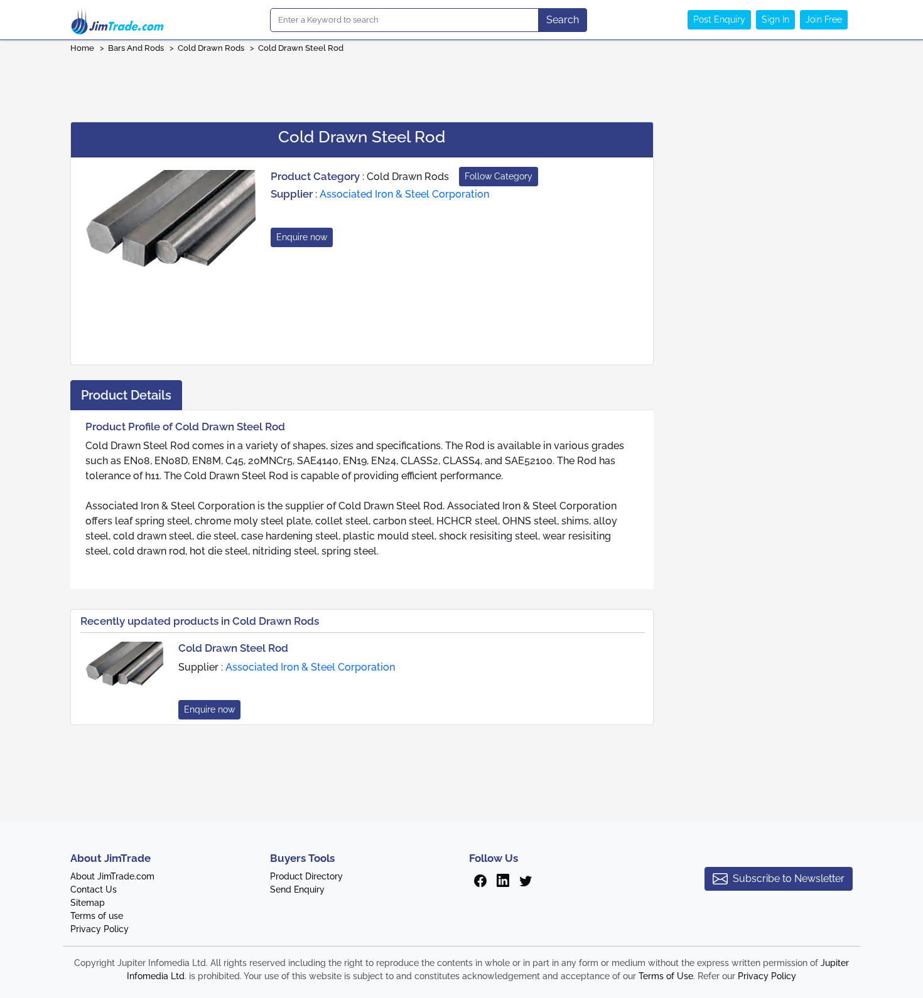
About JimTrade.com (112, 876)
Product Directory (306, 876)
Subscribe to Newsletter (789, 878)
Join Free (824, 19)
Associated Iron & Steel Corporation (404, 194)
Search (562, 20)
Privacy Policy (99, 929)
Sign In (775, 19)
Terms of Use (666, 976)
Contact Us (93, 889)
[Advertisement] (461, 83)
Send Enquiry (297, 889)
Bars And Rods (136, 48)
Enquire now (301, 237)
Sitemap (87, 903)
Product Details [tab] (126, 395)
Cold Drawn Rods (211, 48)
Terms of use (96, 916)
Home (82, 48)
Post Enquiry (719, 19)
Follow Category (498, 176)
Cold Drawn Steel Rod (300, 48)
